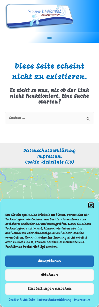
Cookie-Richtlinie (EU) (49, 162)
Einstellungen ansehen (49, 289)
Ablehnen (49, 275)
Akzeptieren (49, 261)
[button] (91, 205)
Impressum (82, 299)
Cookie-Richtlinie (22, 299)
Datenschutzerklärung (54, 299)
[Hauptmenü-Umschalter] (49, 37)
